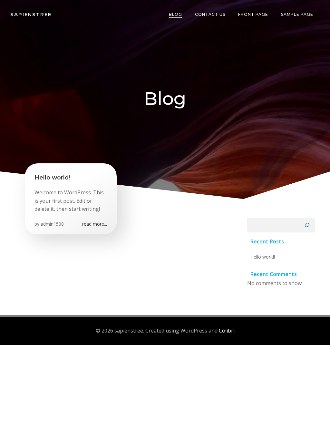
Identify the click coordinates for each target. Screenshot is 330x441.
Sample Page (297, 14)
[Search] (307, 225)
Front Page (253, 14)
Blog (175, 14)
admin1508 (52, 224)
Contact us (210, 14)
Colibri (227, 330)
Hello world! (262, 257)
